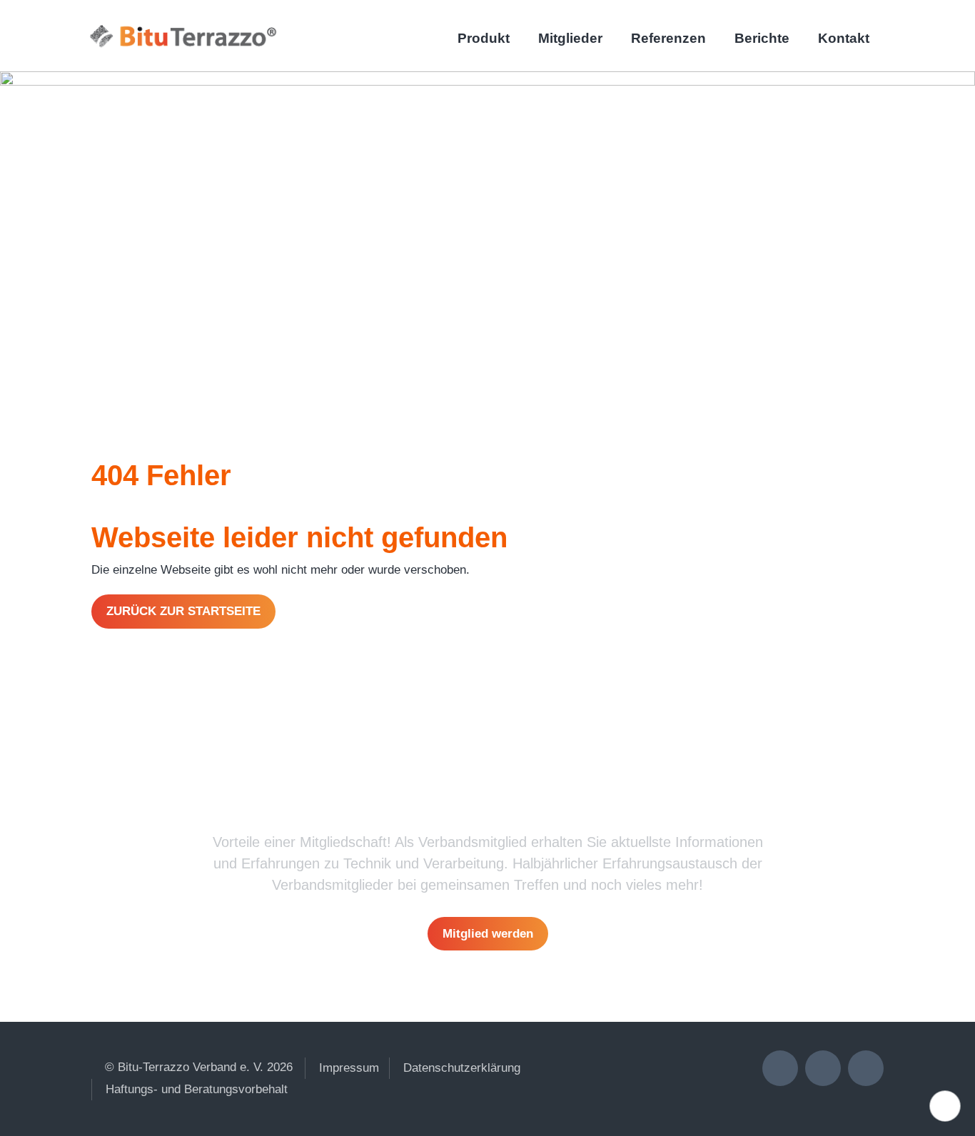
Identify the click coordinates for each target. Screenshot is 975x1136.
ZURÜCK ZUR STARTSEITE (183, 611)
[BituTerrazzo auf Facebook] (866, 1068)
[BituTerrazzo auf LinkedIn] (780, 1068)
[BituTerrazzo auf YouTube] (823, 1068)
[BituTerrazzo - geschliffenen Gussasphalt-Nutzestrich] (181, 34)
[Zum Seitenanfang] (945, 1106)
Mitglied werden (488, 933)
